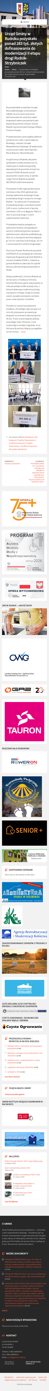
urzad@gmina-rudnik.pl (16, 1357)
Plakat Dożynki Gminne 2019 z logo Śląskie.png (23, 1161)
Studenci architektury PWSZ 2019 (26, 1174)
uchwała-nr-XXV (13, 1072)
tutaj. (23, 331)
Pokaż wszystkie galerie (14, 1094)
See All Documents (12, 1076)
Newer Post (9, 461)
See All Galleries (11, 1201)
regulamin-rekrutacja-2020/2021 (20, 1067)
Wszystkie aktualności (18, 449)
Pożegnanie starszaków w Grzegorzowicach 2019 (23, 1184)
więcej (4, 1310)
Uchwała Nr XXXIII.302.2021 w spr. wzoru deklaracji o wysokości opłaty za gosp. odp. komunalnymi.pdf (25, 1275)
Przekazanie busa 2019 (22, 1192)
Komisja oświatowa (12, 463)
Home (7, 69)
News (14, 69)
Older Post (39, 461)
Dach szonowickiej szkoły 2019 (17, 1168)
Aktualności (29, 437)
